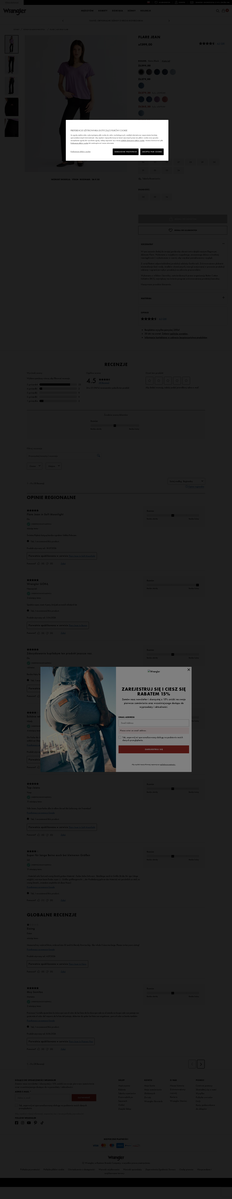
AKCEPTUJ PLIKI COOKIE (152, 152)
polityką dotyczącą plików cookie (132, 140)
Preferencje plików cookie (80, 151)
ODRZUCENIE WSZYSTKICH (125, 152)
